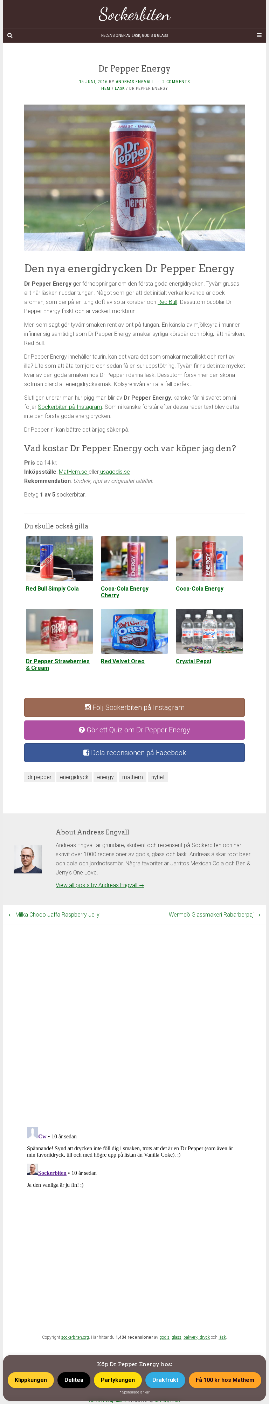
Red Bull (167, 302)
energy (105, 777)
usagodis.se (114, 471)
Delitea (73, 1380)
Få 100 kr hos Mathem (225, 1380)
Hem (105, 88)
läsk (222, 1337)
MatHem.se (74, 471)
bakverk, (192, 1337)
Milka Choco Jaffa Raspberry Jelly (53, 914)
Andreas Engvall (135, 81)
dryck (205, 1337)
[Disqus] (134, 1012)
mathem (132, 777)
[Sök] (10, 35)
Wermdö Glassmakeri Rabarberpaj (215, 914)
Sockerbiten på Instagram (70, 407)
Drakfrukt (165, 1380)
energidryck (74, 777)
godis (164, 1337)
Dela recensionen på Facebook (137, 752)
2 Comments (176, 81)
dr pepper (39, 777)
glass (176, 1337)
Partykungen (118, 1380)
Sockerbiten (135, 14)
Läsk (120, 88)
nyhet (158, 777)
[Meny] (259, 35)
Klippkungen (31, 1380)
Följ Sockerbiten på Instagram (138, 707)
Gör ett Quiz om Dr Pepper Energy (137, 730)
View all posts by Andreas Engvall (100, 885)
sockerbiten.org (75, 1337)
